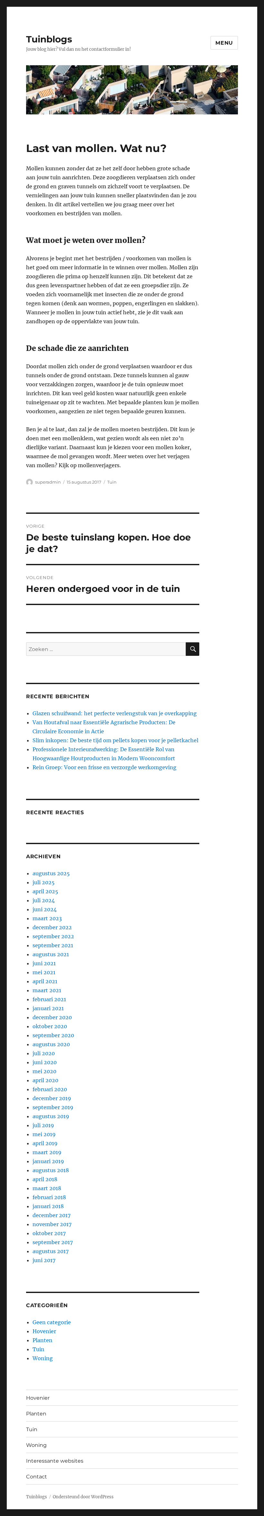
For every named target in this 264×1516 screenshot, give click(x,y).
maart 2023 (47, 918)
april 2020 (45, 1080)
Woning (43, 1358)
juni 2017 (44, 1260)
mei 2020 (44, 1071)
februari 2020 (50, 1089)
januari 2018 (48, 1206)
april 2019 (45, 1143)
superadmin (48, 482)
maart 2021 (47, 990)
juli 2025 (44, 882)
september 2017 (53, 1242)
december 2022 (52, 927)
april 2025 (45, 891)
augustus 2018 (51, 1170)
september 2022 (53, 936)
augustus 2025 (51, 873)
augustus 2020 (51, 1044)
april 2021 (45, 981)
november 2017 (52, 1224)
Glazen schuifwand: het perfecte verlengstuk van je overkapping (115, 713)
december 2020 (52, 1017)
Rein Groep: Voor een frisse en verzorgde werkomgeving (104, 767)
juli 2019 (43, 1125)
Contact (36, 1477)
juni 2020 (45, 1062)
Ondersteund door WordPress (83, 1497)
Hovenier (44, 1331)
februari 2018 (49, 1197)
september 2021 (53, 945)
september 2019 (53, 1107)
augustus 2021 (51, 954)
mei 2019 (44, 1134)
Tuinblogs (49, 39)
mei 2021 (44, 972)
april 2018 (45, 1179)
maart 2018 (47, 1188)
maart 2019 (47, 1152)
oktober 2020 (50, 1026)
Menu (224, 43)
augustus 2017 (51, 1251)
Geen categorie (52, 1322)
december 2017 (52, 1215)
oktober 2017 (49, 1233)
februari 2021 (49, 999)
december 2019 (52, 1098)
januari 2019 (48, 1161)
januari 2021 (48, 1008)
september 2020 (53, 1035)
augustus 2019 (51, 1116)
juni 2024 (45, 909)
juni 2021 (44, 963)
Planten (42, 1340)
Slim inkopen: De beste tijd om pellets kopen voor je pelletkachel (115, 740)
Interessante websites (54, 1461)
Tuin (112, 482)
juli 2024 (44, 900)
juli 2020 (44, 1053)
